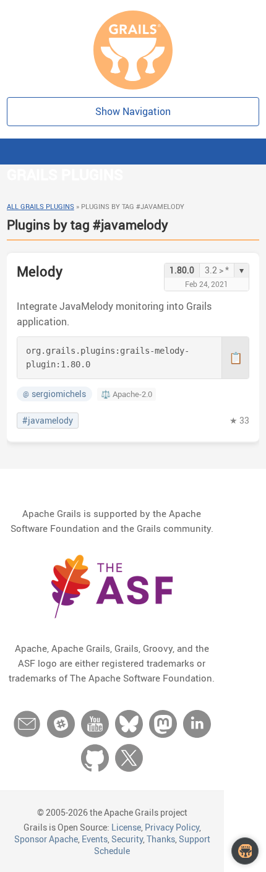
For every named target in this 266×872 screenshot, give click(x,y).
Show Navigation (133, 111)
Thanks (161, 839)
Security (127, 839)
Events (95, 839)
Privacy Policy (172, 827)
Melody (39, 271)
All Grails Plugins (40, 206)
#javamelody (47, 420)
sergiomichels (54, 394)
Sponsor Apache (46, 839)
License (126, 827)
